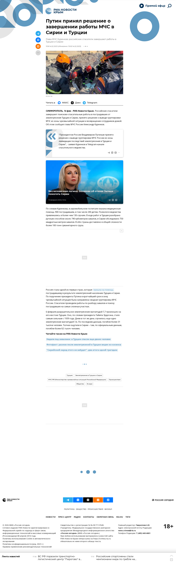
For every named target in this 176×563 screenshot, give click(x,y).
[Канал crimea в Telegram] (68, 499)
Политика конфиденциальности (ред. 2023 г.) (23, 544)
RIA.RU (119, 517)
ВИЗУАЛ (108, 509)
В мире (89, 384)
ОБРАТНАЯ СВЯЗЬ (105, 517)
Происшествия (114, 380)
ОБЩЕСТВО (81, 509)
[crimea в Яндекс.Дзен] (88, 499)
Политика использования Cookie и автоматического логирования (26, 540)
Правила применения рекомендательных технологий (27, 546)
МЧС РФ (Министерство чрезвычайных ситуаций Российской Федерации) (77, 380)
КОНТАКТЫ (88, 517)
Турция (70, 375)
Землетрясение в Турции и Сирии (88, 375)
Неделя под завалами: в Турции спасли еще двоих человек (79, 339)
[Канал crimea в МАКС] (108, 499)
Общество (80, 384)
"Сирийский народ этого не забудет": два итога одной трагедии (82, 350)
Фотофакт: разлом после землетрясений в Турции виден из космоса (84, 345)
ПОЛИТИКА (69, 509)
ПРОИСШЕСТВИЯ (95, 509)
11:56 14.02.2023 (51, 46)
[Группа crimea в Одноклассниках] (98, 499)
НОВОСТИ (51, 517)
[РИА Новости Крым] (61, 11)
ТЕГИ (127, 517)
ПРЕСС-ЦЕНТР (64, 517)
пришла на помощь (103, 289)
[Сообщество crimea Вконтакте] (78, 499)
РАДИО (77, 517)
